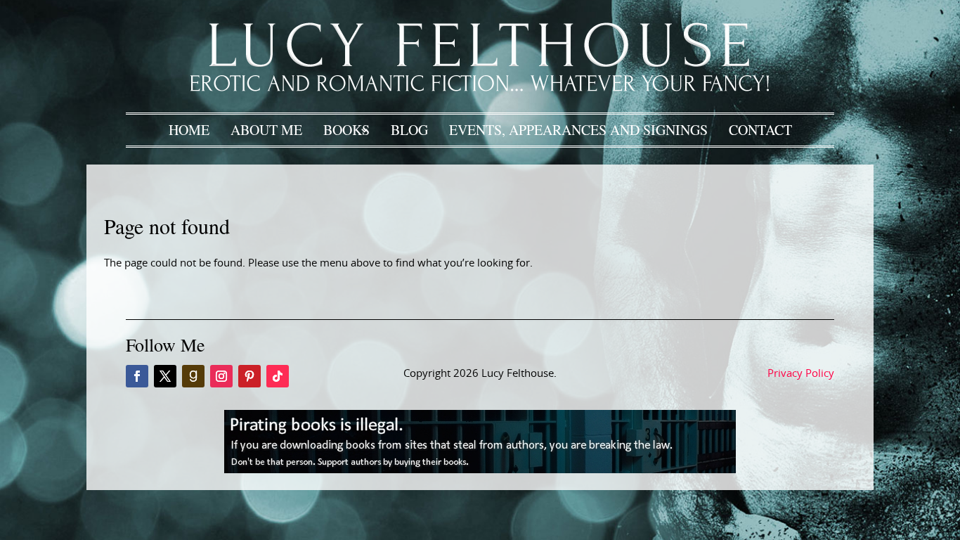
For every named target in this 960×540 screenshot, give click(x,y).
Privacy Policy (800, 373)
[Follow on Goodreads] (193, 376)
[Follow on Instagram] (221, 376)
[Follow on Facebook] (137, 376)
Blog (409, 129)
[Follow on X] (165, 376)
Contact (760, 129)
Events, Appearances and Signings (578, 129)
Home (189, 129)
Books (346, 129)
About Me (266, 129)
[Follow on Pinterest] (249, 376)
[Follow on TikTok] (277, 376)
